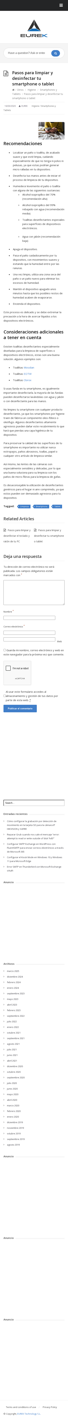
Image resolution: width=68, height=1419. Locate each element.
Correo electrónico (14, 626)
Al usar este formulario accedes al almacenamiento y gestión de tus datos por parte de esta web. (32, 696)
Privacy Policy (50, 1407)
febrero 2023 (14, 1010)
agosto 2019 (13, 1144)
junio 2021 (12, 1055)
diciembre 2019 (15, 1122)
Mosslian (29, 367)
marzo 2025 (13, 971)
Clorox (27, 380)
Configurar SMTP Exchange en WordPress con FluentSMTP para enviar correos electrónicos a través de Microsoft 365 (35, 847)
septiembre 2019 (16, 1139)
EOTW (28, 373)
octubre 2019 (14, 1133)
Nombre (8, 611)
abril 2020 (12, 1099)
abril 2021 (12, 1060)
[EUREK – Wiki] (34, 28)
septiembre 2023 (16, 993)
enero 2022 (13, 1027)
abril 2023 (12, 1004)
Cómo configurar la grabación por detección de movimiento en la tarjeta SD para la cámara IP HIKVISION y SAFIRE (31, 825)
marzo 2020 (13, 1105)
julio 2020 (12, 1083)
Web (59, 641)
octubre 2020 (14, 1071)
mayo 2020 (12, 1094)
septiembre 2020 (16, 1077)
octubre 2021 (14, 1032)
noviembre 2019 (15, 1127)
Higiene (32, 89)
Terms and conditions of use (21, 1407)
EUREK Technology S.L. (29, 1413)
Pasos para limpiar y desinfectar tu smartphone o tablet (49, 535)
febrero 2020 (14, 1111)
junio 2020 (12, 1088)
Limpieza (24, 506)
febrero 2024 (14, 982)
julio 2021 (12, 1049)
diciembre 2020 (15, 1066)
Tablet (57, 506)
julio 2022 (12, 1021)
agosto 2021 (13, 1043)
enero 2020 (13, 1116)
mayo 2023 (12, 999)
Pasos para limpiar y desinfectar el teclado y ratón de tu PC (17, 535)
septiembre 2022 (16, 1015)
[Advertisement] (34, 755)
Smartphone (41, 506)
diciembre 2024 (15, 976)
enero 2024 (13, 987)
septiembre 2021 (16, 1038)
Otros (20, 89)
